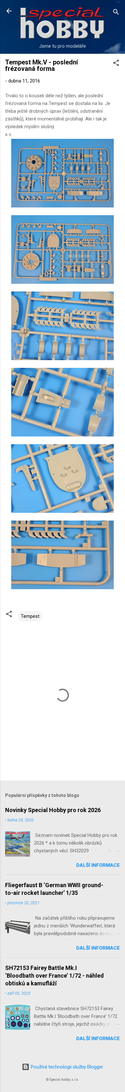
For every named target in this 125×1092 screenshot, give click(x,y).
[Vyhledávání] (116, 13)
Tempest (30, 616)
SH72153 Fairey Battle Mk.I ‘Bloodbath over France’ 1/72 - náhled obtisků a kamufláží (54, 975)
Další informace (98, 865)
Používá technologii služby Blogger (66, 1067)
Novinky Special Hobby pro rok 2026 (53, 810)
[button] (116, 64)
